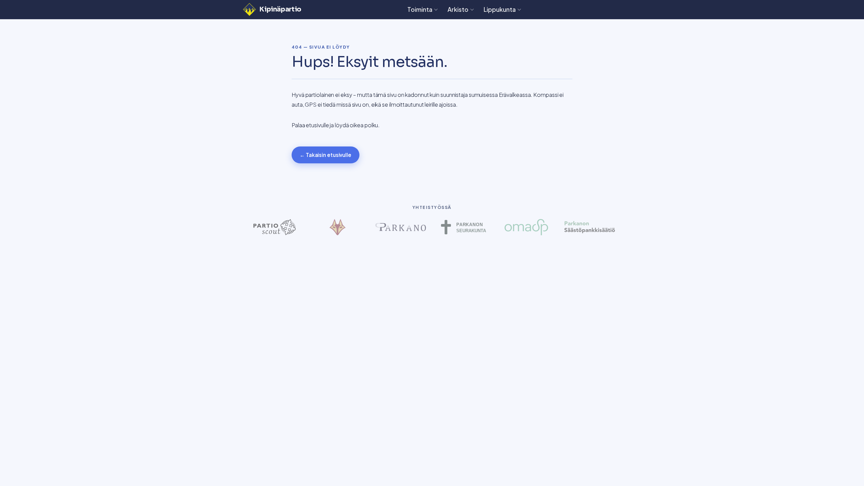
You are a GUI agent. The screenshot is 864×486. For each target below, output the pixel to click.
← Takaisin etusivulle (325, 155)
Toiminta (419, 9)
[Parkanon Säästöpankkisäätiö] (589, 227)
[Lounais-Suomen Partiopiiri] (337, 227)
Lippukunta (500, 9)
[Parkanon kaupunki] (400, 227)
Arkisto (458, 9)
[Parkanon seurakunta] (463, 227)
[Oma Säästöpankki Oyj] (526, 227)
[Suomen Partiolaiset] (274, 227)
